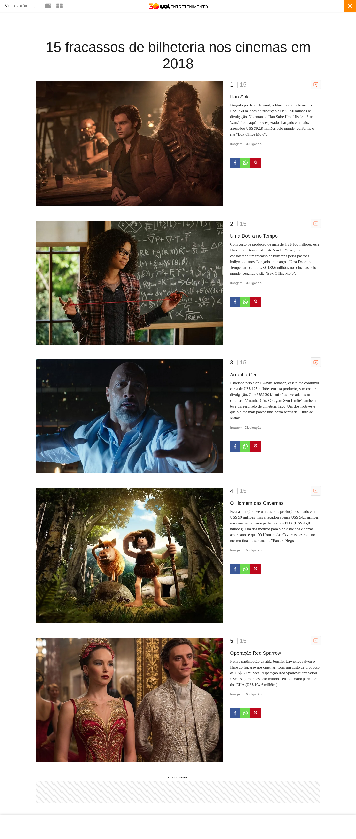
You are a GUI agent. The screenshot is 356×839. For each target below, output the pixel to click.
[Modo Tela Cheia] (48, 5)
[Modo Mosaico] (59, 5)
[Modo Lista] (37, 5)
